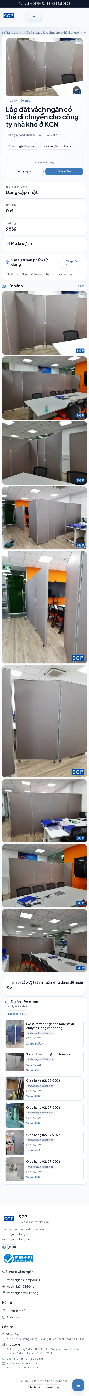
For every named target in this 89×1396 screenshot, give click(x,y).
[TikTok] (9, 1247)
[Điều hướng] (78, 1385)
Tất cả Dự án (15, 1013)
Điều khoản (53, 1387)
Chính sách (35, 1387)
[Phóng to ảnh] (44, 67)
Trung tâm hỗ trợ (19, 1310)
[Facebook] (4, 1247)
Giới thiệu (13, 1317)
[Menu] (34, 15)
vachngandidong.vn (15, 1234)
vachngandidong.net (16, 1239)
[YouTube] (14, 1247)
